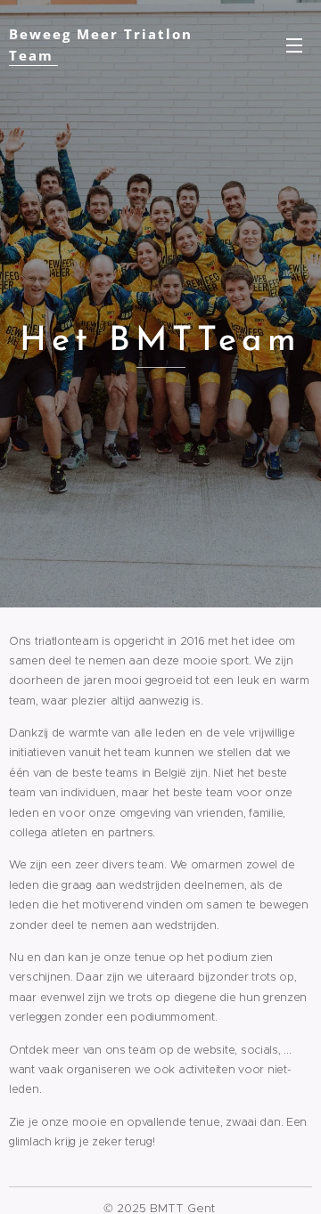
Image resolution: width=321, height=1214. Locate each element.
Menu (294, 44)
